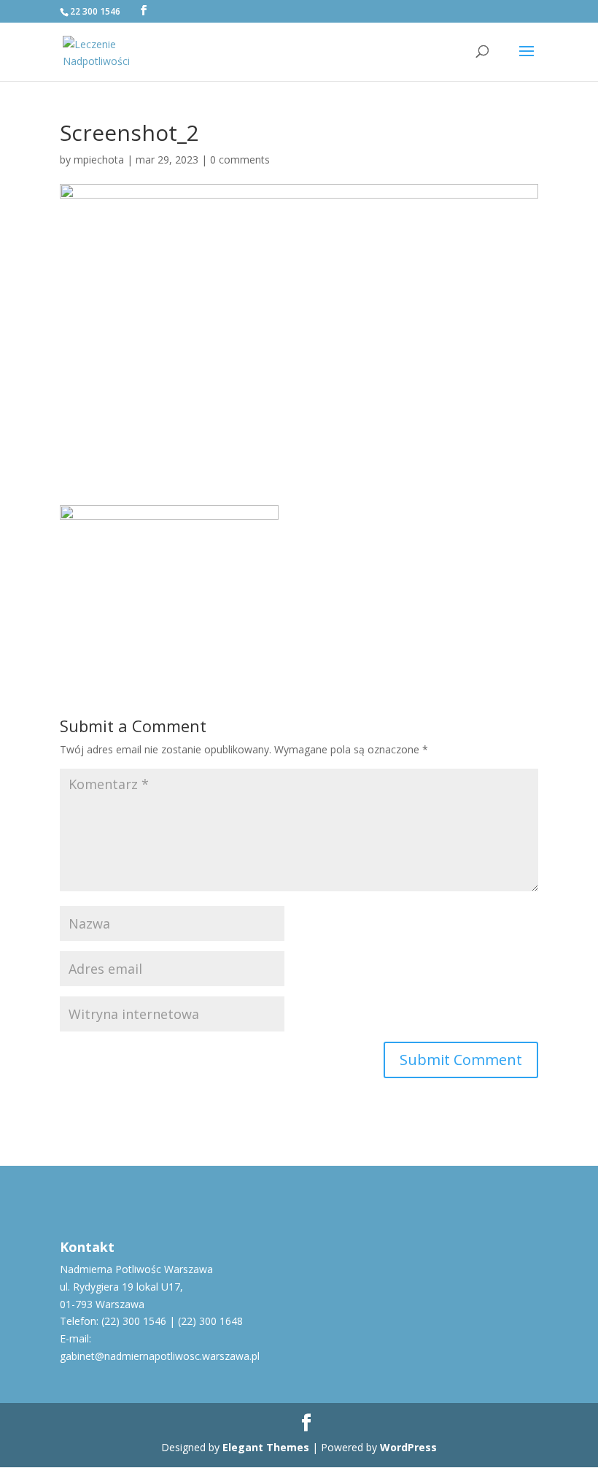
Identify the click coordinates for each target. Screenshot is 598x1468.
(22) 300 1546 (133, 1321)
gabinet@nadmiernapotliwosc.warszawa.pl (160, 1356)
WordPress (408, 1447)
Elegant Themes (265, 1447)
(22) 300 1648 (210, 1321)
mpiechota (99, 159)
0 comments (240, 159)
